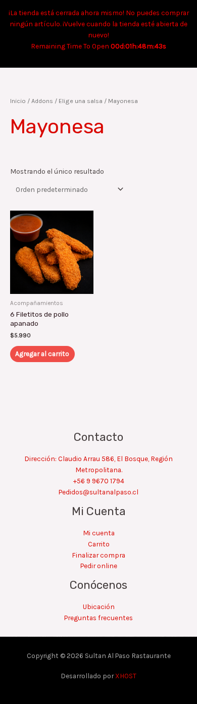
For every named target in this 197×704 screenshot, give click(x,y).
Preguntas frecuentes (98, 618)
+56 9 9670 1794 (98, 481)
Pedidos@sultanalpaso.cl (98, 492)
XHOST (125, 676)
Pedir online (98, 566)
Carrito (99, 544)
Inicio (18, 101)
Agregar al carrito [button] (42, 353)
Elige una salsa (81, 101)
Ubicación (99, 606)
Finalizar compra (98, 555)
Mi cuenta (99, 533)
